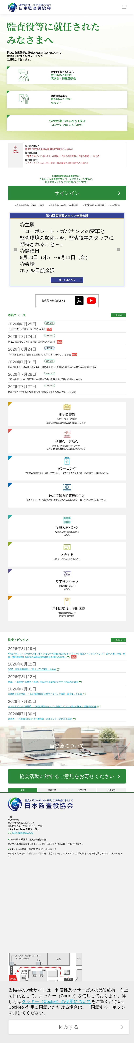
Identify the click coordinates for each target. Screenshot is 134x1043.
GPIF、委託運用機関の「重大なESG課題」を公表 (32, 669)
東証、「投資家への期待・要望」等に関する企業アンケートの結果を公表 (43, 682)
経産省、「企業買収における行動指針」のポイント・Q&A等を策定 (40, 719)
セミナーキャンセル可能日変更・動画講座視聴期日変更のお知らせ (57, 163)
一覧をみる (118, 315)
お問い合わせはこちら (22, 832)
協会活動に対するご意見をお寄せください (67, 776)
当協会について (67, 745)
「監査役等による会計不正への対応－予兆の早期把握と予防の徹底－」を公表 (62, 156)
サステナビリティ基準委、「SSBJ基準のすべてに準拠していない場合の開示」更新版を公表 (52, 706)
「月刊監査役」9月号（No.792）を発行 (27, 329)
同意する (69, 1027)
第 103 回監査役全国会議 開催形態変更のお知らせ (49, 149)
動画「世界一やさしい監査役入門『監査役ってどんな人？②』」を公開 (42, 392)
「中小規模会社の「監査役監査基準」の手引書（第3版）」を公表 (39, 354)
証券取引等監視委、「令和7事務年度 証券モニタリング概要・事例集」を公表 (45, 694)
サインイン (67, 193)
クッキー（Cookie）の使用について (56, 1001)
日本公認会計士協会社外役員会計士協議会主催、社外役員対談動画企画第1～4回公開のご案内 (52, 367)
